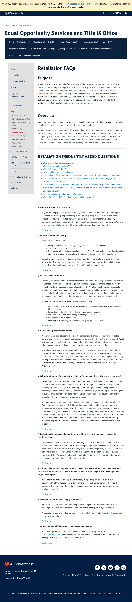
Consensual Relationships (94, 41)
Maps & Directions (81, 574)
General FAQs (17, 146)
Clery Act (83, 48)
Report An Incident (37, 41)
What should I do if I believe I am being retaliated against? (68, 197)
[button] (126, 13)
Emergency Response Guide (60, 593)
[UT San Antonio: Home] (14, 13)
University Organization (116, 574)
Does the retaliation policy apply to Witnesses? (63, 193)
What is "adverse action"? (54, 169)
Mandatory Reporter (17, 48)
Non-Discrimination (98, 90)
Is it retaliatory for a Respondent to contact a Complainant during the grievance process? (82, 175)
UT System (117, 593)
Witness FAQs (17, 128)
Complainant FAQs (19, 135)
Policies (77, 593)
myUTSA (117, 13)
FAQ (14, 25)
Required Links (105, 593)
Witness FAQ (116, 512)
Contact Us (21, 41)
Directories (97, 574)
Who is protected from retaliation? (58, 162)
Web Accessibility (89, 593)
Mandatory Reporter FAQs (21, 119)
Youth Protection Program (100, 48)
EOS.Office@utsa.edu (51, 534)
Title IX (51, 41)
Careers (66, 574)
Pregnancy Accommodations (68, 41)
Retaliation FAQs (24, 25)
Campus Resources (19, 115)
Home (7, 25)
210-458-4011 (24, 578)
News (105, 13)
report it (102, 350)
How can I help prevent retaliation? (58, 172)
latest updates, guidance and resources (82, 3)
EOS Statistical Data (37, 48)
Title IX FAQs (17, 143)
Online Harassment (32, 55)
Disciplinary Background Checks (62, 48)
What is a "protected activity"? (56, 165)
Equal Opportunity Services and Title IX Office (61, 32)
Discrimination (15, 55)
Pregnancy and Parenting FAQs (21, 123)
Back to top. (47, 230)
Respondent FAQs (18, 139)
